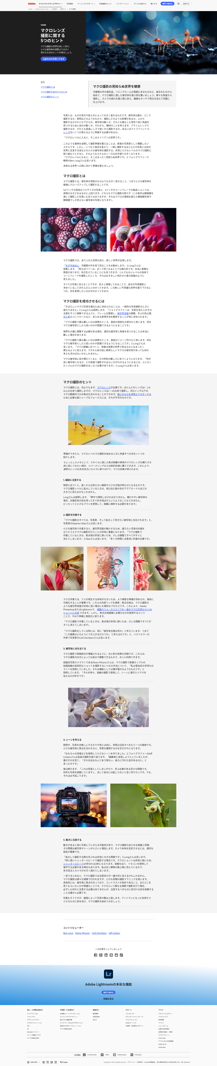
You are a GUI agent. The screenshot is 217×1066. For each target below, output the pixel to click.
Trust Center (162, 1038)
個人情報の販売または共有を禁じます (168, 1062)
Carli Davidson (99, 933)
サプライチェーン (163, 1035)
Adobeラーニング (131, 1023)
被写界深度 (123, 313)
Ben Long (68, 933)
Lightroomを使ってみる (53, 58)
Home (30, 9)
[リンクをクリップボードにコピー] (121, 955)
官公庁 (95, 1020)
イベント (161, 1023)
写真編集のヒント (105, 3)
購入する (154, 3)
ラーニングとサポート (85, 3)
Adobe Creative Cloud (41, 9)
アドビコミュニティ (132, 1020)
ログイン (186, 3)
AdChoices (187, 1062)
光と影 (66, 316)
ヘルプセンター (130, 1014)
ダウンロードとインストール (134, 1017)
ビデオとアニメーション (34, 1023)
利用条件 (140, 1062)
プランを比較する (139, 3)
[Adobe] (31, 3)
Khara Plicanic (82, 933)
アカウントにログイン (165, 1014)
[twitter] (52, 1062)
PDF (28, 1026)
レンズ (66, 132)
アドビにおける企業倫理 (165, 1041)
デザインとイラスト (33, 1020)
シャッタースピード (73, 863)
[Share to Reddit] (116, 955)
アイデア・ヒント (122, 3)
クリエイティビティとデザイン (50, 3)
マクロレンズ (104, 387)
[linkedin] (55, 1062)
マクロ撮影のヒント (50, 96)
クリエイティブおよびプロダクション (71, 1023)
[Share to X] (100, 955)
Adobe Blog (161, 1047)
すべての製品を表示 (33, 1038)
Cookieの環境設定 (149, 1062)
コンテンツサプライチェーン (68, 1017)
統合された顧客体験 (66, 1020)
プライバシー (131, 1062)
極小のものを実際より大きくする (134, 394)
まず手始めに (72, 265)
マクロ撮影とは (48, 87)
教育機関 (95, 1014)
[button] (178, 3)
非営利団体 (96, 1017)
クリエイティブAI (32, 1014)
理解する (63, 9)
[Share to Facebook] (95, 955)
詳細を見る (108, 998)
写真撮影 (70, 3)
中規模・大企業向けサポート (134, 1026)
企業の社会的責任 (163, 1029)
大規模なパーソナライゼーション (70, 1014)
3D (28, 1029)
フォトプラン (31, 1017)
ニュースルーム (163, 1026)
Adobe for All (162, 1044)
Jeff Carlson (114, 933)
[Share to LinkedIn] (106, 955)
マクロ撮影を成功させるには (54, 91)
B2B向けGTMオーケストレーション (70, 1026)
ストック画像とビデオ (34, 1035)
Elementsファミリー (33, 1032)
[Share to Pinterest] (111, 955)
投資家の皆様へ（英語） (165, 1032)
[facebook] (44, 1062)
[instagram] (48, 1062)
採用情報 (161, 1020)
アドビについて (163, 1017)
